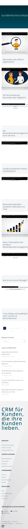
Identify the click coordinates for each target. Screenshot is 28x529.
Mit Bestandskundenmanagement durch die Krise (15, 133)
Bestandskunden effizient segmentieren (13, 60)
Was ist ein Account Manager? (15, 280)
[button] (22, 3)
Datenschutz (19, 523)
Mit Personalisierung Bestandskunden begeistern (14, 96)
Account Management (6, 33)
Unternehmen (6, 470)
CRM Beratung (15, 33)
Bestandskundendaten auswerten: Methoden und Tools (14, 206)
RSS (11, 34)
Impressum (15, 521)
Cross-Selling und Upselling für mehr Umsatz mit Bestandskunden (15, 315)
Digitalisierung (7, 34)
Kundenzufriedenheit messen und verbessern (15, 169)
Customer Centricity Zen (17, 68)
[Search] (24, 341)
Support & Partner (8, 454)
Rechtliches (6, 486)
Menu (20, 2)
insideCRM (11, 143)
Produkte (5, 441)
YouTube (14, 511)
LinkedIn (5, 511)
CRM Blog (6, 513)
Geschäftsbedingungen (7, 523)
